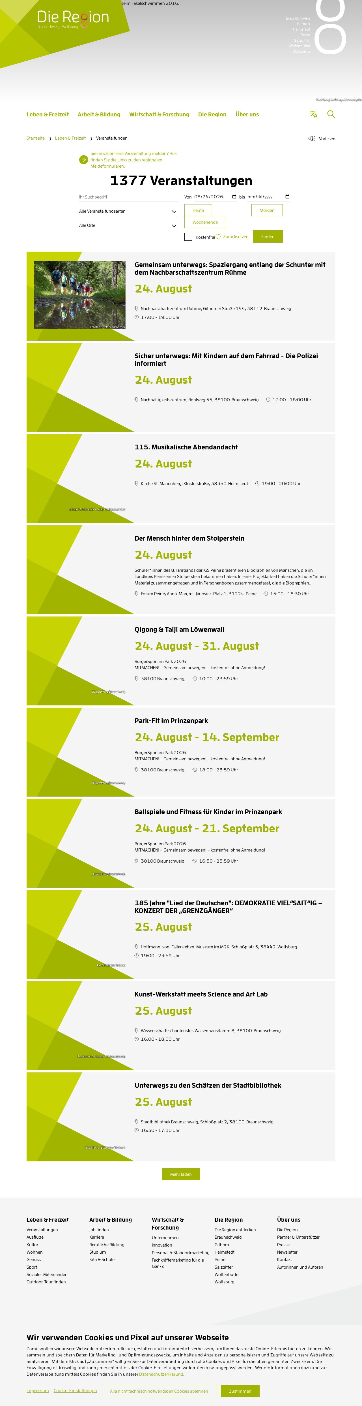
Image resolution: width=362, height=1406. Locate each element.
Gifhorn (222, 1244)
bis (242, 196)
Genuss (34, 1259)
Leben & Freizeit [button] (48, 119)
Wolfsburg (224, 1281)
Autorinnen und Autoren (300, 1267)
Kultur (32, 1244)
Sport (32, 1267)
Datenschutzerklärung (161, 1374)
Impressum (38, 1390)
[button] (313, 114)
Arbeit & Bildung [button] (99, 119)
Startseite (36, 137)
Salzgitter (224, 1267)
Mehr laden (181, 1174)
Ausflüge (35, 1236)
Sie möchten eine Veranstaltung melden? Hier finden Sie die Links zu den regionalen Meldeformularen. (133, 159)
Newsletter (287, 1251)
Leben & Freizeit (70, 137)
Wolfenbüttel (227, 1274)
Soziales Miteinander (46, 1274)
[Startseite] (73, 19)
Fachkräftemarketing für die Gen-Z (178, 1263)
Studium (97, 1251)
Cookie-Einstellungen (75, 1390)
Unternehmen (165, 1237)
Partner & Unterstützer (298, 1236)
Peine (220, 1259)
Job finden (99, 1229)
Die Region (287, 1229)
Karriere (96, 1236)
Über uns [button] (247, 119)
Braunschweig (228, 1236)
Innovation (162, 1244)
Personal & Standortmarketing (181, 1252)
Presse (283, 1244)
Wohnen (35, 1251)
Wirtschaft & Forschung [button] (159, 119)
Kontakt (284, 1259)
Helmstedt (224, 1251)
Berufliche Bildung (106, 1244)
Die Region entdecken (235, 1229)
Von (188, 196)
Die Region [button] (212, 119)
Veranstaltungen (42, 1229)
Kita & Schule (102, 1259)
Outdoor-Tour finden (46, 1281)
